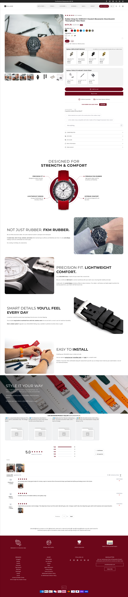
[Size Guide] (122, 38)
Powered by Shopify (69, 595)
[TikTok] (122, 1)
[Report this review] (119, 480)
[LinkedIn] (119, 1)
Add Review (100, 450)
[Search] (116, 6)
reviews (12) (10, 475)
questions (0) (17, 475)
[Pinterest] (113, 1)
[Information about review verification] (107, 475)
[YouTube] (116, 1)
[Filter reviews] (120, 475)
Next (71, 516)
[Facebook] (106, 1)
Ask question (100, 454)
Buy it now (94, 93)
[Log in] (119, 6)
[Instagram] (109, 1)
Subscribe (110, 569)
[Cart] (122, 6)
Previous (57, 516)
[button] (8, 77)
